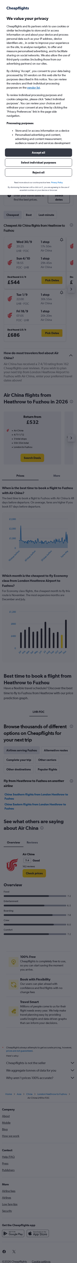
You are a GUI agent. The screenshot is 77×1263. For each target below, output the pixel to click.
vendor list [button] (33, 87)
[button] (38, 152)
